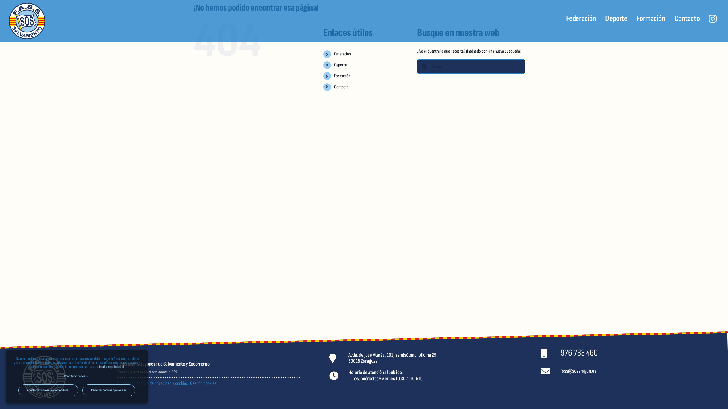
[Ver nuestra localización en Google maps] (430, 358)
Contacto (341, 87)
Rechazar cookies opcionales (109, 390)
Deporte (340, 65)
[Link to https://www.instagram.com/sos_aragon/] (713, 18)
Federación (342, 54)
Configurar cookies (75, 376)
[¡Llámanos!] (644, 353)
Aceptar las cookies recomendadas (48, 390)
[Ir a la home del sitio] (68, 21)
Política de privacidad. (111, 366)
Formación (342, 76)
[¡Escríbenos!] (644, 371)
